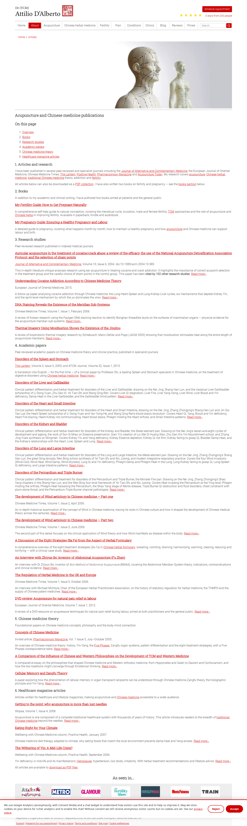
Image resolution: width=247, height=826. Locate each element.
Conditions (134, 25)
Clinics (150, 25)
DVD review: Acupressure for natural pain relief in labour (55, 598)
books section (187, 184)
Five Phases (101, 645)
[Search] (229, 25)
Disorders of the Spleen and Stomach (42, 359)
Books (26, 137)
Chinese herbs (24, 215)
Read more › (198, 274)
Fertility (104, 25)
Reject (216, 809)
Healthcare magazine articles (40, 156)
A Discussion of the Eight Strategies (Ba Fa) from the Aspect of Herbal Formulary (73, 540)
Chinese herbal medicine (79, 25)
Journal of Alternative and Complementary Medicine (154, 171)
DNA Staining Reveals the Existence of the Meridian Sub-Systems (62, 304)
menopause (84, 761)
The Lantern (67, 174)
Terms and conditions (86, 823)
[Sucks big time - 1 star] (181, 15)
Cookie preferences (119, 823)
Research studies (33, 142)
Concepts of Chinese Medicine (37, 632)
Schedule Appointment (217, 9)
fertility (96, 178)
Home (21, 25)
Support (20, 823)
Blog (163, 25)
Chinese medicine (128, 697)
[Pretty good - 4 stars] (195, 15)
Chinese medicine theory (37, 151)
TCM (171, 211)
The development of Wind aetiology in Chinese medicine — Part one (64, 496)
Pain (118, 25)
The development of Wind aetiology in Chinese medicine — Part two (64, 520)
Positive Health (86, 174)
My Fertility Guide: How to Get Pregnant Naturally (51, 205)
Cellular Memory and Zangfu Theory (41, 673)
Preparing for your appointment (41, 823)
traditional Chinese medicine (46, 178)
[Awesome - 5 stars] (200, 15)
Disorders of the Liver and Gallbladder (42, 382)
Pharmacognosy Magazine (114, 174)
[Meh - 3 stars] (190, 15)
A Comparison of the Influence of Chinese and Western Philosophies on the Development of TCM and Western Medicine (102, 656)
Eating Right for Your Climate (36, 728)
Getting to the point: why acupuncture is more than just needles (61, 704)
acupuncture (197, 174)
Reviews (177, 25)
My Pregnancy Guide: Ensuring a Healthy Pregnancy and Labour (61, 222)
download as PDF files (63, 767)
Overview (28, 132)
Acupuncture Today (150, 174)
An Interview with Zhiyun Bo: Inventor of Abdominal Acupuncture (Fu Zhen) (70, 557)
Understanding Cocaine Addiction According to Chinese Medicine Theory (68, 281)
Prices (191, 25)
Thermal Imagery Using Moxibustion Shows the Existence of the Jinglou (67, 328)
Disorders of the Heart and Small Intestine (45, 403)
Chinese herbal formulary (119, 547)
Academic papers (33, 147)
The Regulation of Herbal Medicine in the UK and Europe (55, 575)
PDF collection (84, 184)
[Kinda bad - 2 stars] (186, 15)
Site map (103, 823)
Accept (234, 809)
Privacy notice (66, 823)
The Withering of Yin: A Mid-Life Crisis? (44, 748)
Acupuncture (52, 25)
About (35, 25)
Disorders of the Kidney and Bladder (41, 424)
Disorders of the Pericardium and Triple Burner (49, 472)
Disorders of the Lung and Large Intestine (45, 448)
